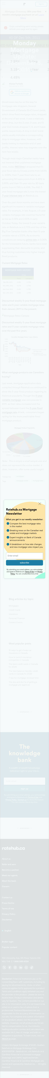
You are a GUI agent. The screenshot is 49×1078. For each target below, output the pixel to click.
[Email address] (24, 556)
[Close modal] (39, 503)
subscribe (24, 562)
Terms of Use (29, 572)
